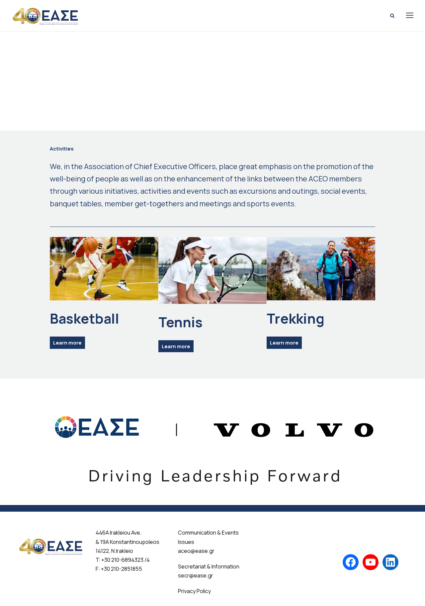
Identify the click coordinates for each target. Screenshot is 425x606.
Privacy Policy (194, 591)
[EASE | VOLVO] (212, 441)
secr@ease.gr (195, 575)
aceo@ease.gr (196, 551)
